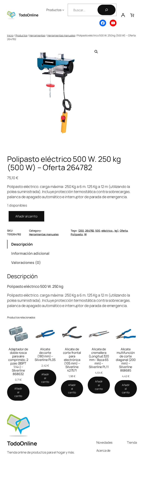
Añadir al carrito (26, 216)
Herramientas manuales (61, 35)
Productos (21, 35)
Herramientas (37, 35)
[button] (96, 51)
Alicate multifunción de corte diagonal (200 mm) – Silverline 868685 (126, 359)
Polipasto (77, 234)
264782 (89, 230)
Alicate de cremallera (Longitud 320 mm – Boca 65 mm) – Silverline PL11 (99, 358)
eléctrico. (107, 230)
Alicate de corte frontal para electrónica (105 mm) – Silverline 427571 (72, 359)
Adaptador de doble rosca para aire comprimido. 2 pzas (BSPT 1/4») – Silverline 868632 (18, 361)
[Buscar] (107, 10)
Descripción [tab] (22, 244)
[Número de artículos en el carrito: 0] (132, 15)
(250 (81, 230)
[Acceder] (123, 15)
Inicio (10, 35)
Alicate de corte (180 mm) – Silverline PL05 (45, 354)
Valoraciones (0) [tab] (26, 262)
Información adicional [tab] (30, 253)
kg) (117, 230)
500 (97, 230)
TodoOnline (28, 15)
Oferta (124, 230)
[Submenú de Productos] (63, 10)
